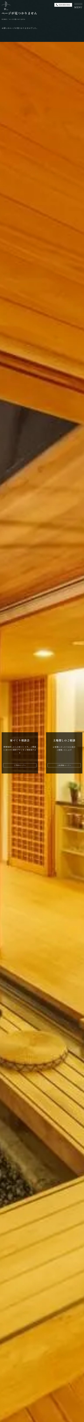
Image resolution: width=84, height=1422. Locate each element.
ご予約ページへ (20, 765)
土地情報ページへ (64, 765)
